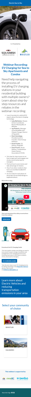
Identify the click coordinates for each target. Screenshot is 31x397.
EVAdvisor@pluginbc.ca (10, 269)
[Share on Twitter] (14, 392)
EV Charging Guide (9, 261)
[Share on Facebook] (12, 392)
